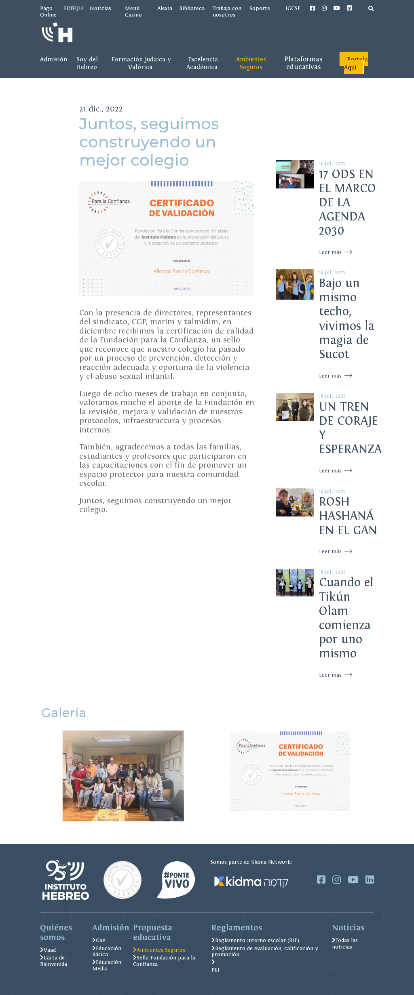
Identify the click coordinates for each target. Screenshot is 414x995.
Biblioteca (192, 8)
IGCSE (293, 8)
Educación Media (106, 965)
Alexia (164, 8)
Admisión (53, 59)
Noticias (100, 8)
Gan (101, 940)
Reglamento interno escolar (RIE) (257, 940)
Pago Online (48, 11)
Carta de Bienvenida (53, 961)
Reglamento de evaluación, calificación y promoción (264, 951)
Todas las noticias (345, 943)
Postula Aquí (356, 63)
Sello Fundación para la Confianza (164, 961)
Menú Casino (133, 11)
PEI (215, 970)
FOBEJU (73, 8)
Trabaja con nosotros (227, 11)
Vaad (50, 950)
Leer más (331, 252)
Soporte (259, 8)
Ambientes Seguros (161, 950)
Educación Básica (106, 951)
